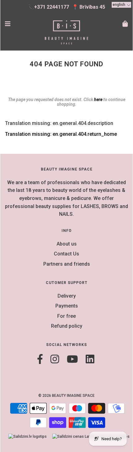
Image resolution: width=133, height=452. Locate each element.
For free (66, 316)
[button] (121, 5)
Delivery (67, 296)
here (98, 99)
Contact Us (66, 254)
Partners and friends (66, 264)
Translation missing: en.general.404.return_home (61, 134)
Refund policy (66, 326)
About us (67, 244)
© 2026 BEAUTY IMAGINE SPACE (66, 395)
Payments (66, 306)
